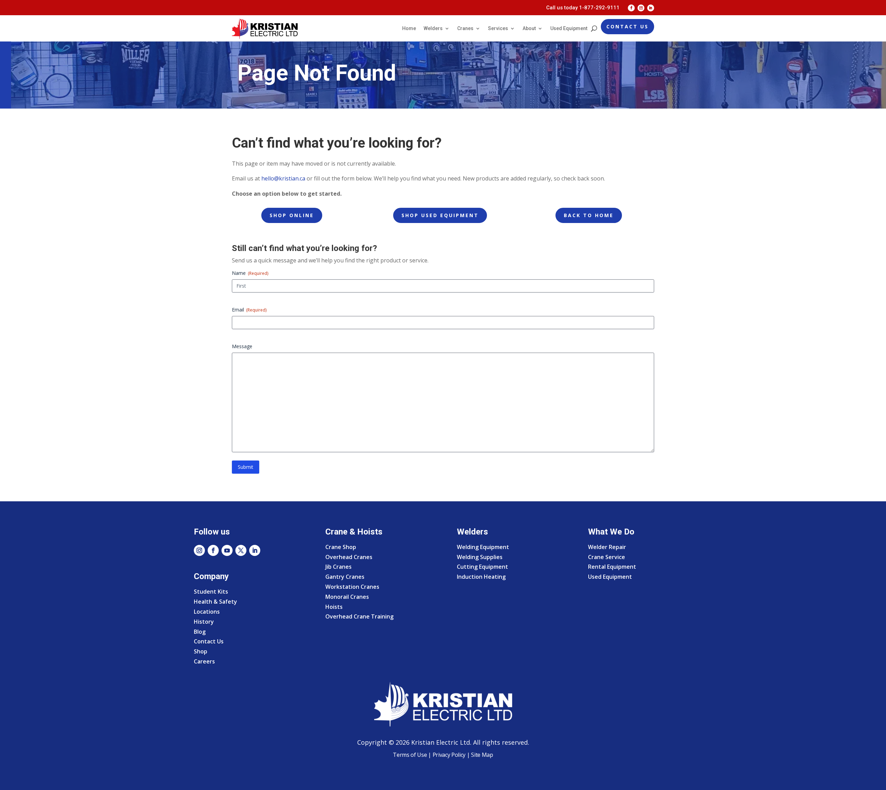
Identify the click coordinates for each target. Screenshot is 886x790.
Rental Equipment (612, 566)
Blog (200, 631)
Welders (433, 28)
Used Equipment (568, 28)
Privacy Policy (449, 755)
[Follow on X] (240, 550)
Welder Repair (607, 547)
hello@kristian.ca (283, 178)
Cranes (465, 28)
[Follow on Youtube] (227, 550)
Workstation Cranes (352, 587)
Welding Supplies (480, 557)
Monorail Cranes (347, 597)
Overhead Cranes (348, 557)
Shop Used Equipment (440, 215)
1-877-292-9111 (599, 7)
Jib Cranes (338, 566)
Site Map (481, 755)
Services (498, 28)
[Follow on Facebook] (631, 7)
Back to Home (589, 215)
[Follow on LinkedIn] (650, 7)
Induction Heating (481, 576)
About (529, 28)
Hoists (334, 607)
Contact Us (627, 26)
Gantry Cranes (344, 576)
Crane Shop (340, 547)
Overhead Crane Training (359, 616)
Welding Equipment (483, 547)
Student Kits (211, 591)
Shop (200, 651)
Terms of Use (410, 755)
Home (409, 28)
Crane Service (606, 557)
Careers (204, 661)
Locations (207, 611)
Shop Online (292, 215)
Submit (245, 467)
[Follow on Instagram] (641, 7)
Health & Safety (215, 601)
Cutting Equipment (482, 566)
